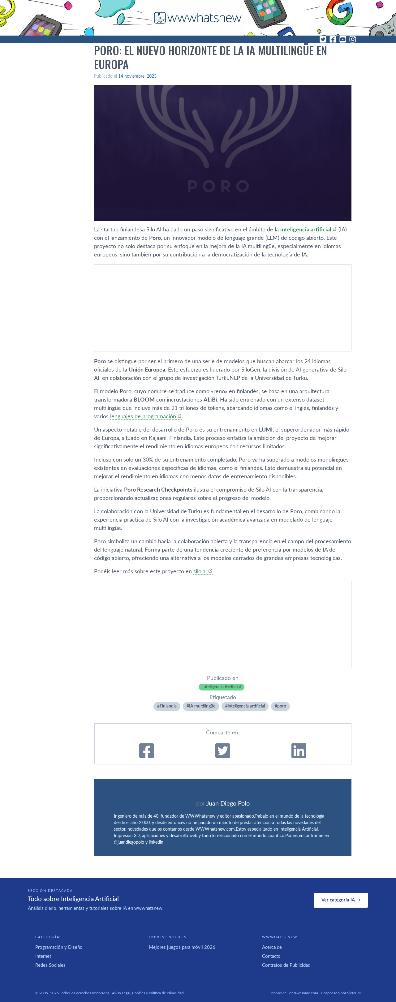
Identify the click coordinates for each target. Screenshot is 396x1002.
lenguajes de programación (143, 416)
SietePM (354, 993)
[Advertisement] (222, 307)
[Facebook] (333, 39)
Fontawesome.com (302, 993)
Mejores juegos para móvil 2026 (182, 947)
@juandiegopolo (129, 842)
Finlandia (168, 706)
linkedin (156, 842)
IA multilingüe (202, 706)
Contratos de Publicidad (286, 965)
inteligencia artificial (305, 230)
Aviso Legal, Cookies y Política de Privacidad (148, 993)
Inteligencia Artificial (221, 687)
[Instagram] (352, 39)
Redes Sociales (50, 965)
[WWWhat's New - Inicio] (198, 18)
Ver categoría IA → (341, 900)
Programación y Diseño (59, 947)
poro (281, 706)
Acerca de (272, 947)
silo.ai (200, 571)
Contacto (271, 956)
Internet (43, 956)
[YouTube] (342, 39)
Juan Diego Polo (228, 804)
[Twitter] (323, 39)
